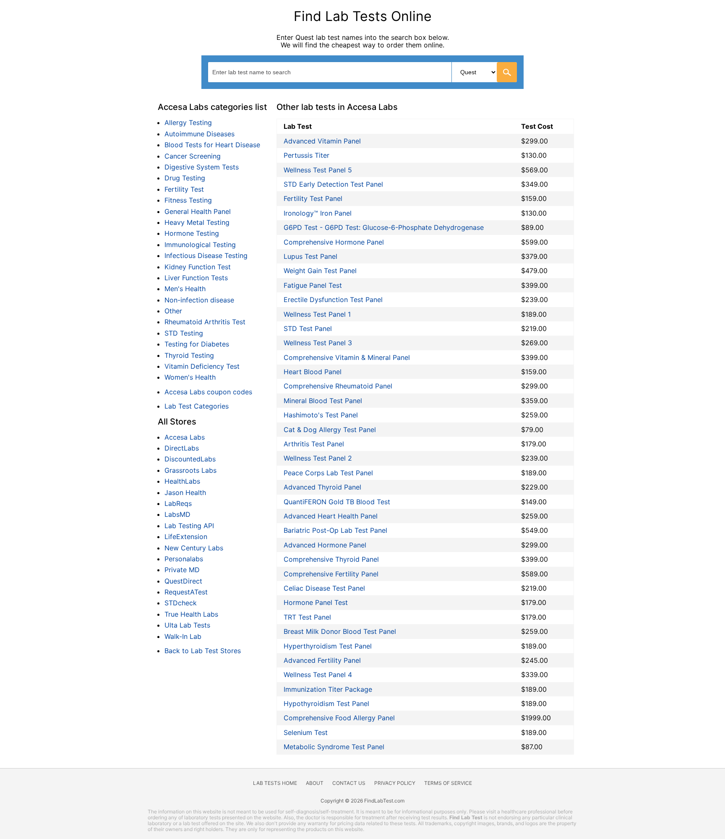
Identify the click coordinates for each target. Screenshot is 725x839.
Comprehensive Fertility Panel (331, 574)
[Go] (507, 72)
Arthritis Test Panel (314, 444)
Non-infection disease (199, 300)
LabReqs (178, 503)
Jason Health (185, 492)
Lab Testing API (189, 525)
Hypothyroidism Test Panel (326, 703)
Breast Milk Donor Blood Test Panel (340, 631)
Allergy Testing (188, 122)
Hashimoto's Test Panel (321, 415)
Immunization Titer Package (328, 689)
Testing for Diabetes (196, 344)
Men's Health (185, 288)
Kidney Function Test (197, 267)
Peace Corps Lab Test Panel (328, 473)
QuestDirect (183, 581)
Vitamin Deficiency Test (202, 366)
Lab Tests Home (275, 783)
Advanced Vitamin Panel (322, 141)
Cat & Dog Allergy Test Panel (330, 429)
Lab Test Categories (196, 406)
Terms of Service (448, 783)
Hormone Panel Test (316, 602)
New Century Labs (193, 548)
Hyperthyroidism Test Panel (328, 646)
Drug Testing (184, 178)
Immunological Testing (200, 244)
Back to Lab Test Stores (202, 650)
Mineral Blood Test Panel (323, 400)
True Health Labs (191, 614)
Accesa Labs (184, 437)
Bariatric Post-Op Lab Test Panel (335, 530)
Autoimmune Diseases (199, 134)
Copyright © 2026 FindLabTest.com (362, 800)
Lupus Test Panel (310, 256)
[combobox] (362, 72)
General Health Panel (197, 211)
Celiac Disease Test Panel (324, 588)
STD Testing (183, 333)
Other (173, 311)
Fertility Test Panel (313, 198)
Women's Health (190, 377)
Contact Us (348, 783)
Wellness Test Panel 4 (318, 674)
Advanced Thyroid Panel (322, 487)
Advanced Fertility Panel (322, 660)
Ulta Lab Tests (187, 625)
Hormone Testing (191, 233)
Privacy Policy (394, 783)
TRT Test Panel (307, 617)
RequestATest (186, 592)
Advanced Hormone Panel (325, 545)
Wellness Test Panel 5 (318, 170)
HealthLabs (182, 481)
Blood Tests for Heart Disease (212, 145)
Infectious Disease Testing (206, 255)
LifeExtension (185, 536)
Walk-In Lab (182, 636)
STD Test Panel (308, 328)
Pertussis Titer (306, 155)
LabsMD (177, 514)
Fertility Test (184, 189)
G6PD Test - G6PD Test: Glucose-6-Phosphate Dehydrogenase (384, 227)
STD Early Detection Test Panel (333, 184)
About (314, 783)
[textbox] (259, 71)
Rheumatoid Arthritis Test (204, 322)
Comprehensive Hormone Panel (334, 242)
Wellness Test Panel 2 (318, 458)
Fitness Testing (188, 200)
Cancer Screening (192, 156)
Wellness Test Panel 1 (317, 314)
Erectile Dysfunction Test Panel (333, 299)
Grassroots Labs (190, 470)
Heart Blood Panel (313, 371)
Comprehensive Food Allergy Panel (339, 718)
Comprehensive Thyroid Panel (331, 559)
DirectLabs (181, 448)
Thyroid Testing (189, 355)
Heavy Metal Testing (196, 222)
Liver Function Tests (196, 278)
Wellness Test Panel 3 (318, 343)
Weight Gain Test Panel (320, 270)
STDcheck (180, 603)
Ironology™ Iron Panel (318, 213)
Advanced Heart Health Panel (331, 516)
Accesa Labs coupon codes (208, 392)
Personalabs (183, 559)
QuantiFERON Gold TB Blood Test (337, 502)
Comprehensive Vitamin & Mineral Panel (347, 357)
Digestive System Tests (201, 167)
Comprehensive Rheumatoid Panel (338, 386)
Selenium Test (306, 732)
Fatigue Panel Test (313, 285)
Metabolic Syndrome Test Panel (334, 747)
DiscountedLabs (190, 459)
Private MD (182, 569)
